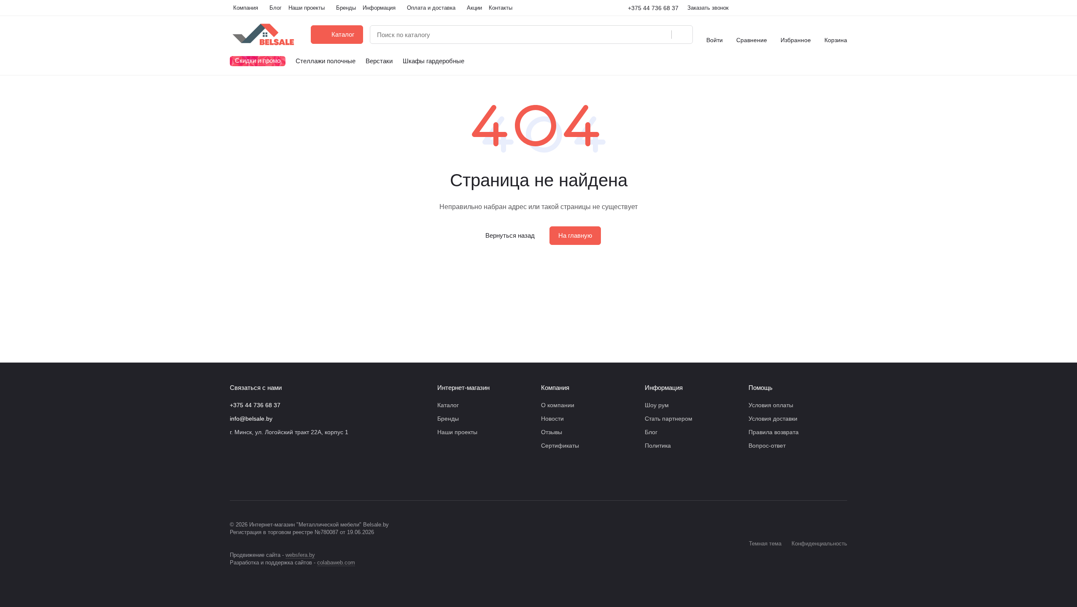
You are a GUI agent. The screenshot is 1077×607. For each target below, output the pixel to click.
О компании (557, 405)
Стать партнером (668, 418)
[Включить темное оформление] (843, 8)
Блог (651, 432)
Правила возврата (774, 432)
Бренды (448, 418)
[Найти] (681, 34)
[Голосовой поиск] (662, 34)
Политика (658, 445)
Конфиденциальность (819, 543)
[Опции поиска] (643, 34)
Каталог (448, 405)
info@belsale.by (251, 418)
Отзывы (551, 432)
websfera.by (300, 555)
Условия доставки (773, 418)
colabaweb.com (336, 562)
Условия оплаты (771, 405)
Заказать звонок (708, 8)
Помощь (761, 387)
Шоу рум (657, 405)
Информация (664, 387)
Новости (552, 418)
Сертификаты (560, 445)
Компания (555, 387)
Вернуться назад (510, 235)
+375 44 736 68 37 (653, 8)
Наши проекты (457, 432)
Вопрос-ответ (767, 445)
